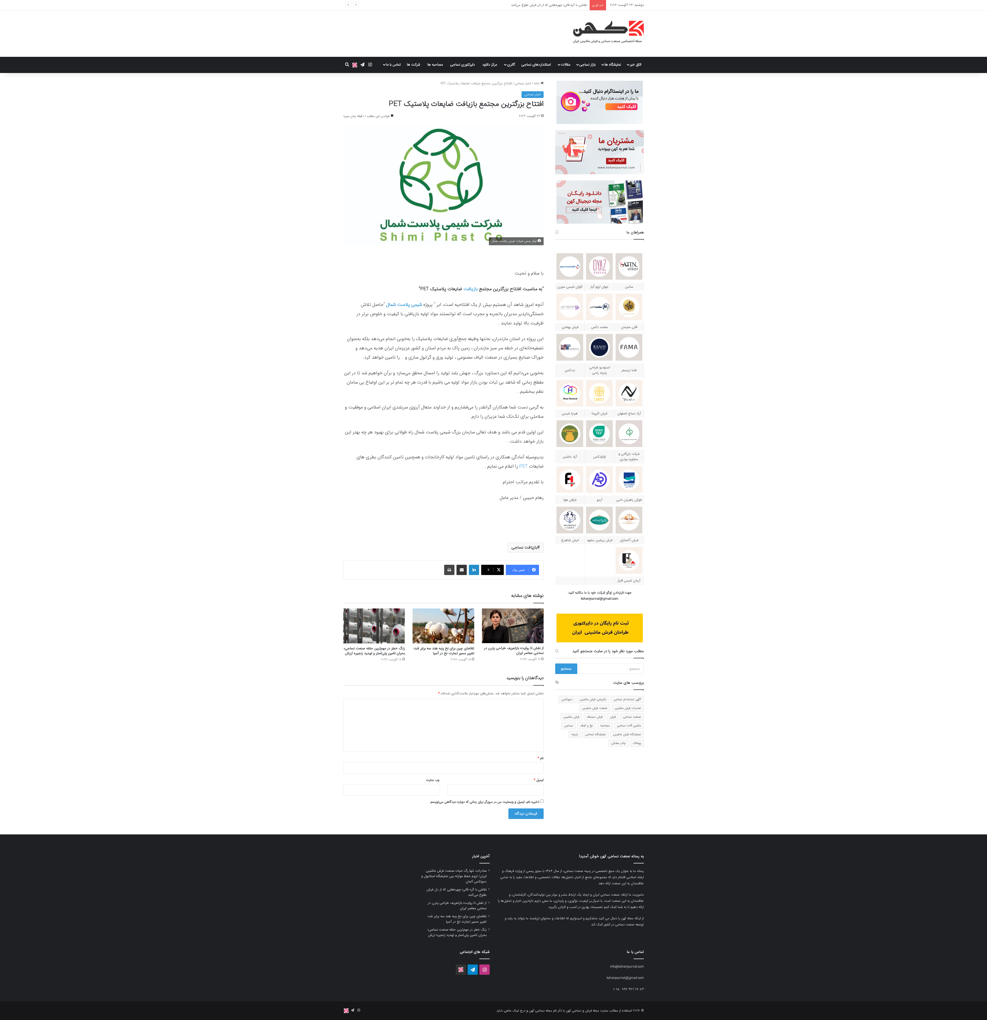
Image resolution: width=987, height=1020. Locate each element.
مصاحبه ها (435, 64)
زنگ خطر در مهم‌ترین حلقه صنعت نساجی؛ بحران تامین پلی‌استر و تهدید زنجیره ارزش (374, 650)
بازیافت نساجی (524, 547)
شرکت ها (413, 64)
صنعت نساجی (632, 716)
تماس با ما (393, 64)
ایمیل (539, 780)
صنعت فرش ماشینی (594, 708)
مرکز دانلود (489, 64)
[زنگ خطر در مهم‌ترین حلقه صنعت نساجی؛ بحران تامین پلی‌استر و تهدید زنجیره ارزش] (374, 625)
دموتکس (566, 699)
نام (541, 758)
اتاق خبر (635, 64)
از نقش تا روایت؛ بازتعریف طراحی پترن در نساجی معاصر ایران (545, 5)
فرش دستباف (595, 716)
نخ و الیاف (586, 725)
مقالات (565, 64)
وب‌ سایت (432, 780)
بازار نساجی (587, 64)
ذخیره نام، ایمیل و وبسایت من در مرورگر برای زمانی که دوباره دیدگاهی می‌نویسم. (484, 802)
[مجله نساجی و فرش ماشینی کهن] (605, 34)
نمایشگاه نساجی (595, 734)
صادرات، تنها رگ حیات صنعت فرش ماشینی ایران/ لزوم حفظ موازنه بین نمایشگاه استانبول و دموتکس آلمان (454, 876)
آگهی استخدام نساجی (627, 699)
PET (523, 466)
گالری (511, 64)
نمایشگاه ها (613, 64)
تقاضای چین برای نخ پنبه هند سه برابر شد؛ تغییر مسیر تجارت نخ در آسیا (444, 650)
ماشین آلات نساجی (629, 725)
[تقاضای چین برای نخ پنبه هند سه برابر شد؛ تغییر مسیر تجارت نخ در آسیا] (443, 625)
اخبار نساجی (523, 83)
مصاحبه (605, 725)
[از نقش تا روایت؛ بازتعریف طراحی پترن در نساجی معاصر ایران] (513, 625)
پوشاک (637, 743)
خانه (537, 83)
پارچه (574, 734)
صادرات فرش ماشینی (628, 708)
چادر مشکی (618, 743)
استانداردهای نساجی (536, 64)
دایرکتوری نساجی (462, 64)
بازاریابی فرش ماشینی (593, 699)
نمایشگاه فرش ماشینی (627, 734)
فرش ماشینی (571, 716)
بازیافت (470, 289)
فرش (613, 716)
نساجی (568, 725)
